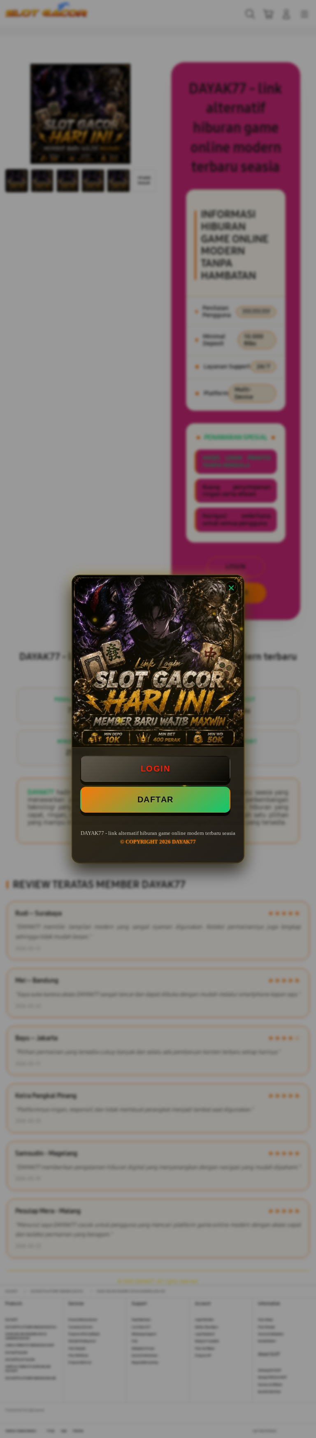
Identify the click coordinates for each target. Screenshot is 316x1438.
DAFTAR (155, 799)
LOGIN (155, 768)
